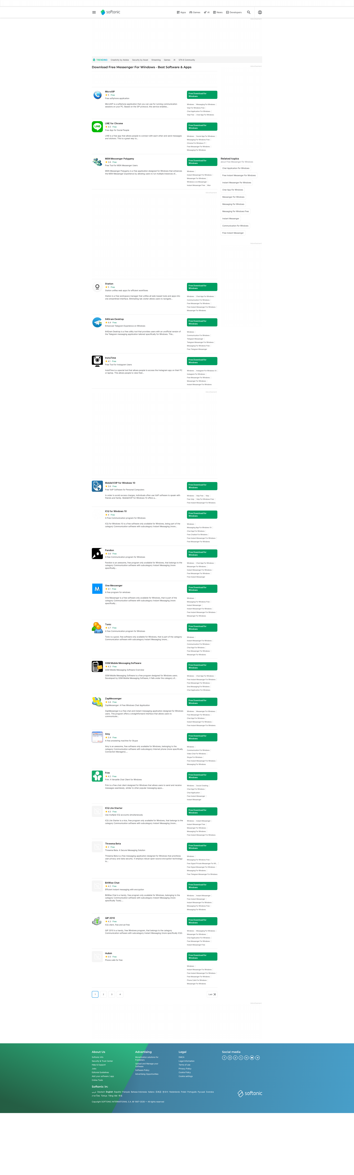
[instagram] (230, 1057)
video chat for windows (196, 754)
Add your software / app (103, 1076)
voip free (190, 115)
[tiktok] (235, 1057)
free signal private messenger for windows (202, 863)
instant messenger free (196, 185)
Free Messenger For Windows (198, 147)
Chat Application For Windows (198, 111)
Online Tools (97, 1080)
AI (208, 12)
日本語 (158, 1092)
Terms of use (184, 1065)
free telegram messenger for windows (202, 874)
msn (209, 185)
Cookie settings (186, 1076)
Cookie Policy (185, 1072)
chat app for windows (205, 115)
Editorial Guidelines (100, 1072)
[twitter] (241, 1057)
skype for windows (194, 757)
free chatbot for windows (197, 534)
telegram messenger (195, 339)
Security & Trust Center (102, 1061)
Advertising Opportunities (146, 1074)
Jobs (94, 1068)
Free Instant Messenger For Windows (201, 307)
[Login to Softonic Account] (260, 12)
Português (192, 1092)
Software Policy (142, 1070)
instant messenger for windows (199, 175)
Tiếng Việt (112, 1095)
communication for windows (198, 300)
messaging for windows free (198, 140)
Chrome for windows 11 (196, 143)
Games (196, 12)
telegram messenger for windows (200, 342)
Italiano (151, 1092)
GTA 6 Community (187, 60)
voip (207, 496)
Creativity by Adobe (120, 60)
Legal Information (186, 1061)
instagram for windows (196, 374)
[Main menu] (94, 12)
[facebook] (224, 1057)
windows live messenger (197, 182)
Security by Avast (140, 60)
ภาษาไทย (96, 1095)
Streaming (156, 60)
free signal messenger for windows (201, 867)
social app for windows (205, 136)
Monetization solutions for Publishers (146, 1058)
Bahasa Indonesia (139, 1092)
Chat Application (193, 793)
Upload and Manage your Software (146, 1065)
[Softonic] (110, 12)
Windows (190, 104)
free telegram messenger (197, 349)
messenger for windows (196, 178)
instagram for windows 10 (206, 371)
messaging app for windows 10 (199, 527)
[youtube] (252, 1057)
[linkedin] (246, 1057)
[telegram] (257, 1057)
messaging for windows (205, 104)
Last (210, 994)
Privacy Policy (185, 1068)
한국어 (165, 1092)
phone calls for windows (197, 980)
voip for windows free (196, 108)
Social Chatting (202, 786)
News (219, 12)
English (109, 1092)
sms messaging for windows (198, 686)
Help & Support (99, 1065)
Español (117, 1092)
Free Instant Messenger (196, 577)
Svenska (210, 1092)
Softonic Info (97, 1057)
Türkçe (104, 1095)
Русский (201, 1092)
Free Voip (190, 499)
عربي (94, 1092)
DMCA (181, 1057)
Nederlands (174, 1092)
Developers (236, 12)
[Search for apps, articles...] (248, 12)
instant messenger (194, 605)
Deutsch (101, 1092)
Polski (183, 1092)
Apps (183, 12)
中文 (120, 1095)
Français (126, 1092)
